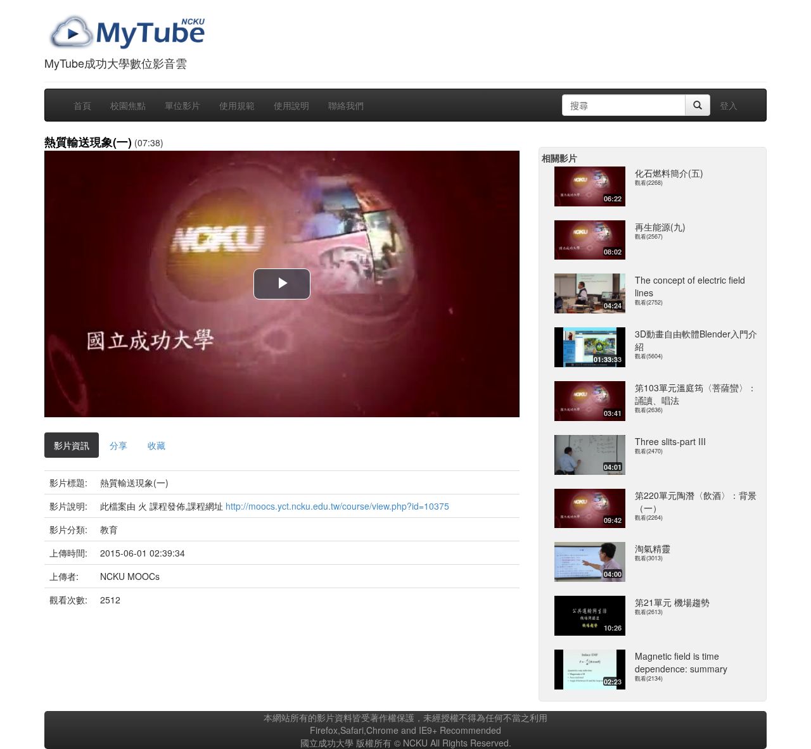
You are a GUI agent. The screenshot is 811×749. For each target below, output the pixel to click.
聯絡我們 (346, 105)
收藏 (156, 445)
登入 (729, 105)
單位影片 (182, 105)
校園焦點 (128, 105)
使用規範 (237, 105)
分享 (118, 445)
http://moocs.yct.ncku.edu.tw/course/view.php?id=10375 (337, 506)
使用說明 (291, 105)
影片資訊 (71, 445)
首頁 (82, 105)
